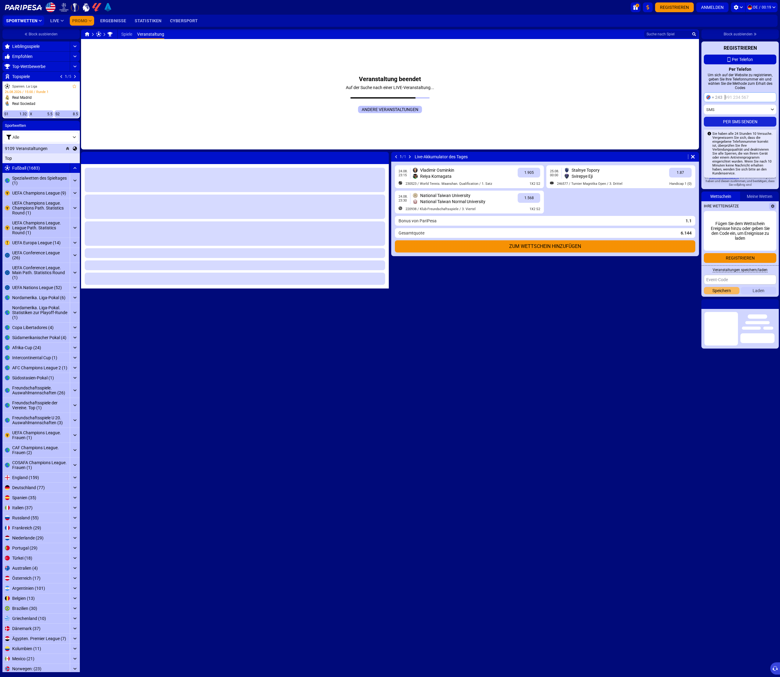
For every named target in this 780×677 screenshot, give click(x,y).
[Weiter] (75, 76)
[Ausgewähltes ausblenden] (67, 148)
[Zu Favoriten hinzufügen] (74, 86)
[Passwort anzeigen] (770, 185)
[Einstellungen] (738, 7)
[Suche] (694, 34)
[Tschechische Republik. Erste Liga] (110, 34)
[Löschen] (382, 156)
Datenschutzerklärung (724, 214)
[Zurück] (61, 76)
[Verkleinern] (75, 168)
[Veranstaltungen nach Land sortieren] (75, 148)
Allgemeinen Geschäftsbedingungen (745, 210)
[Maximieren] (75, 46)
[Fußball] (98, 34)
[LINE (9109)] (87, 34)
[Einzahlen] (648, 7)
